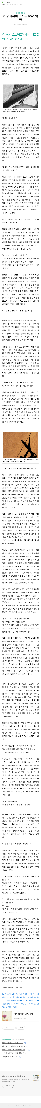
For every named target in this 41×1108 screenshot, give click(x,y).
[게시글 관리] (13, 1027)
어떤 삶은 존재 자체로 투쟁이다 (13, 1046)
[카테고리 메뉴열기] (37, 3)
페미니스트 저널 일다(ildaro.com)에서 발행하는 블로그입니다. (15, 1080)
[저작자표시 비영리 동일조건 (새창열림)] (28, 1028)
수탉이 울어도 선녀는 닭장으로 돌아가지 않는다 (14, 1050)
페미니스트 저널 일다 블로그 (14, 1076)
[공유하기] (10, 1027)
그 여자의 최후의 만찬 (10, 1057)
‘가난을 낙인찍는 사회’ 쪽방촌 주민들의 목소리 (14, 1053)
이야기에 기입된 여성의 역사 (12, 1043)
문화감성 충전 (20, 13)
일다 (8, 2)
